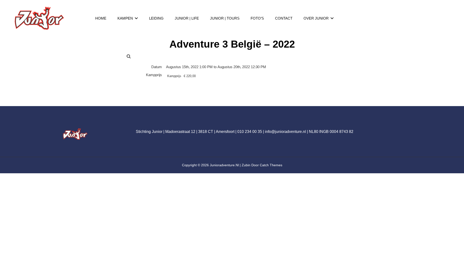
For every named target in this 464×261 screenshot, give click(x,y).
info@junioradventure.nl (285, 132)
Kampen (125, 18)
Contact (283, 18)
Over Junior (316, 18)
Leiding (156, 18)
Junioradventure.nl (224, 165)
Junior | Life (187, 18)
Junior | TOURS (224, 18)
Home (100, 18)
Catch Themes (271, 165)
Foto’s (257, 18)
